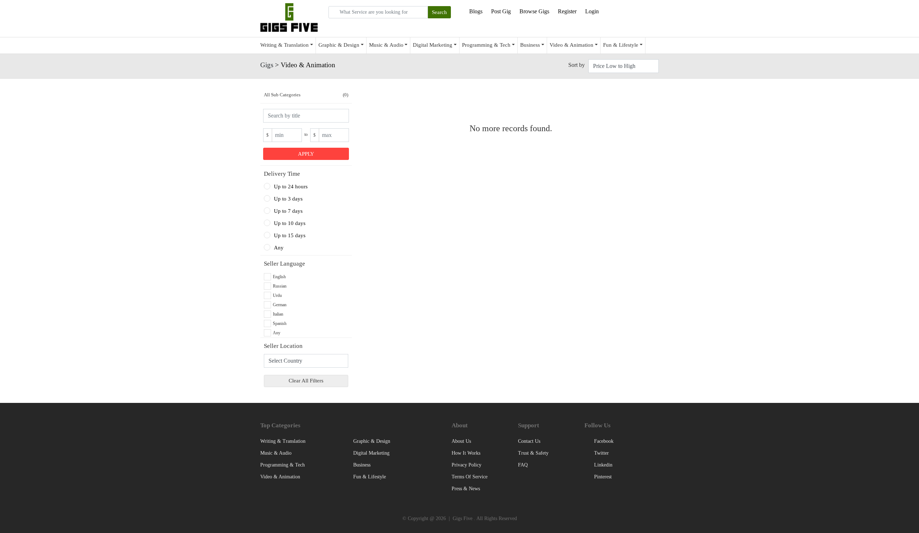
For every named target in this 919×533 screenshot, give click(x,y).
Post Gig (501, 11)
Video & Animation (571, 45)
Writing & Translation (284, 45)
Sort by (576, 65)
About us (461, 441)
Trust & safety (533, 453)
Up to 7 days (288, 211)
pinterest (602, 476)
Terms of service (470, 476)
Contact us (529, 441)
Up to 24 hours (291, 186)
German (279, 304)
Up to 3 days (288, 199)
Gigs (266, 65)
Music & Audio (386, 45)
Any (279, 248)
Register (567, 11)
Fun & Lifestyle (620, 45)
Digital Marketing (432, 45)
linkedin (602, 465)
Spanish (279, 323)
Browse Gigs (534, 11)
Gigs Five (462, 518)
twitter (601, 453)
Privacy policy (466, 465)
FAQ (523, 465)
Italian (278, 314)
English (279, 276)
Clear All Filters (306, 380)
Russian (279, 286)
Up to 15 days (289, 235)
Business (530, 45)
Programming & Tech (486, 45)
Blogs (475, 11)
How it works (466, 453)
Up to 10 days (289, 223)
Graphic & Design (338, 45)
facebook (603, 441)
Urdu (277, 295)
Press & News (466, 488)
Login (592, 11)
